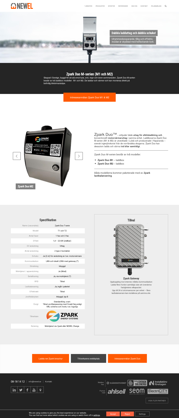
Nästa (176, 35)
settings (96, 415)
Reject (127, 414)
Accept (113, 414)
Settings (142, 414)
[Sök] (165, 6)
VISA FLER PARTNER (157, 400)
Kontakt (48, 382)
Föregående (2, 35)
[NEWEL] (23, 6)
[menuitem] (88, 6)
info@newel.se (35, 382)
